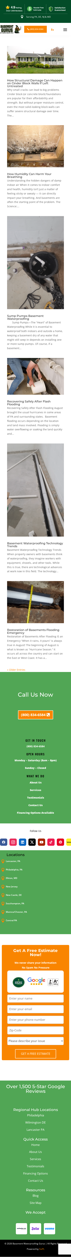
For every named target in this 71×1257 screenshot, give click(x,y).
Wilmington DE (35, 1122)
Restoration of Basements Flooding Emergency (33, 631)
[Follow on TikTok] (51, 842)
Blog (36, 1196)
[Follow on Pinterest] (60, 842)
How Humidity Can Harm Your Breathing (29, 175)
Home (35, 1145)
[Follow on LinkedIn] (22, 842)
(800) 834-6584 (36, 29)
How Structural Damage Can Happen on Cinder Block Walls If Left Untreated (34, 83)
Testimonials (35, 1166)
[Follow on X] (32, 842)
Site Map (36, 1203)
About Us (35, 1152)
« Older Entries (16, 669)
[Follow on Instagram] (13, 842)
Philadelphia (35, 1115)
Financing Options (35, 1173)
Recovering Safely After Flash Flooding (29, 403)
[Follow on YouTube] (41, 842)
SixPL (41, 1249)
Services (35, 1159)
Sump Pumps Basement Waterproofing (25, 317)
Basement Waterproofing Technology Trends (35, 545)
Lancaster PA (35, 1130)
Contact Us (35, 1181)
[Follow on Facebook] (3, 842)
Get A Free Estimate (35, 1054)
